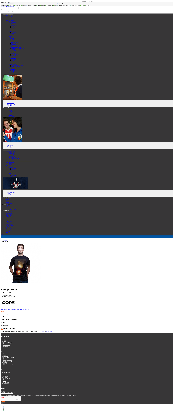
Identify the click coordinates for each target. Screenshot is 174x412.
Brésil (12, 33)
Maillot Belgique (10, 103)
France (34, 5)
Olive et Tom (9, 165)
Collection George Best (14, 159)
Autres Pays (18, 5)
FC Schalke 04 (9, 230)
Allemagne (60, 5)
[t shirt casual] (15, 189)
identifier (43, 331)
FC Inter (13, 60)
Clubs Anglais (12, 39)
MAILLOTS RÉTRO (8, 14)
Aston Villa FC (14, 42)
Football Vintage (9, 225)
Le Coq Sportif (9, 221)
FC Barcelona (14, 52)
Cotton (7, 226)
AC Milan (13, 58)
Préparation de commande (8, 357)
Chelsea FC (13, 43)
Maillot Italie (9, 105)
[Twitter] (1, 403)
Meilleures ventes (9, 15)
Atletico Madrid (14, 54)
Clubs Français (12, 62)
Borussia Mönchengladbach (17, 65)
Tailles (4, 355)
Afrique (10, 36)
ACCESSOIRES (7, 197)
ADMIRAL (8, 222)
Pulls (10, 164)
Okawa (7, 216)
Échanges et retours (7, 360)
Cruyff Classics (12, 153)
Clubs (10, 17)
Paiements (5, 356)
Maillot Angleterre (11, 104)
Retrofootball (11, 156)
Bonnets (8, 199)
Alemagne (11, 5)
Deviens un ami (6, 345)
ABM (7, 227)
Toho (12, 169)
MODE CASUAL (7, 150)
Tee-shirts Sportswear (10, 151)
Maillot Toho (10, 193)
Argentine (13, 32)
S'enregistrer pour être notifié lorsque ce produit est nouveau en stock (15, 309)
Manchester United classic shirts (18, 48)
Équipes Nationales (10, 20)
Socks (7, 202)
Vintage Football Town (14, 158)
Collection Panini (12, 154)
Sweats (10, 163)
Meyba (7, 217)
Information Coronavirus (8, 364)
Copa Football (9, 214)
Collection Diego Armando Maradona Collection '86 (20, 161)
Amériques (11, 31)
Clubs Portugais (12, 67)
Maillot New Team (11, 192)
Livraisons (5, 358)
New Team (13, 168)
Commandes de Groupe (8, 343)
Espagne (29, 5)
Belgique (24, 5)
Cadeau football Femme (11, 208)
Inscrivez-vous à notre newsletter (8, 392)
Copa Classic (9, 213)
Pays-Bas (13, 26)
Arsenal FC (13, 41)
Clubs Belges (11, 72)
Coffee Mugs (9, 203)
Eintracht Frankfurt (15, 66)
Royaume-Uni (49, 5)
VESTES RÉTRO (7, 107)
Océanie (10, 37)
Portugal (43, 5)
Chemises (11, 167)
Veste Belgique (10, 145)
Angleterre (13, 22)
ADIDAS (8, 232)
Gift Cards (8, 205)
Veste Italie (9, 146)
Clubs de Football (10, 38)
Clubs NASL (11, 71)
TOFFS (7, 220)
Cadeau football (6, 204)
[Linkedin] (2, 403)
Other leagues (12, 73)
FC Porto (13, 69)
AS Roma (13, 59)
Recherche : (3, 8)
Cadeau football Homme (11, 206)
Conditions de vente (7, 361)
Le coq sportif (12, 157)
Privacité (5, 363)
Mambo (13, 170)
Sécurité (5, 362)
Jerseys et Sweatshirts (10, 162)
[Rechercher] (1, 9)
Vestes (10, 172)
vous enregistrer (49, 331)
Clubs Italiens (12, 56)
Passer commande (7, 353)
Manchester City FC (15, 45)
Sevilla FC (13, 53)
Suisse (55, 5)
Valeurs (4, 340)
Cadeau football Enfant (11, 209)
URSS (12, 30)
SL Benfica (13, 70)
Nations (10, 16)
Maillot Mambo (10, 194)
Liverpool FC (14, 44)
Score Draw (8, 215)
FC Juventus (14, 61)
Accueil (5, 240)
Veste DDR (9, 147)
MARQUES (6, 210)
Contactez (5, 346)
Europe (10, 21)
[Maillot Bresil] (12, 99)
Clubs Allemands (12, 64)
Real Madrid (14, 50)
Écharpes (8, 200)
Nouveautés (11, 19)
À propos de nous (7, 338)
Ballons (7, 198)
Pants (10, 173)
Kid (9, 174)
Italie (38, 5)
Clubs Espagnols (12, 49)
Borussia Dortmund (10, 228)
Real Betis (13, 55)
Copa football (12, 152)
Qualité (4, 341)
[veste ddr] (12, 141)
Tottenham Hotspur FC (16, 47)
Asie (10, 34)
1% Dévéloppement (7, 342)
